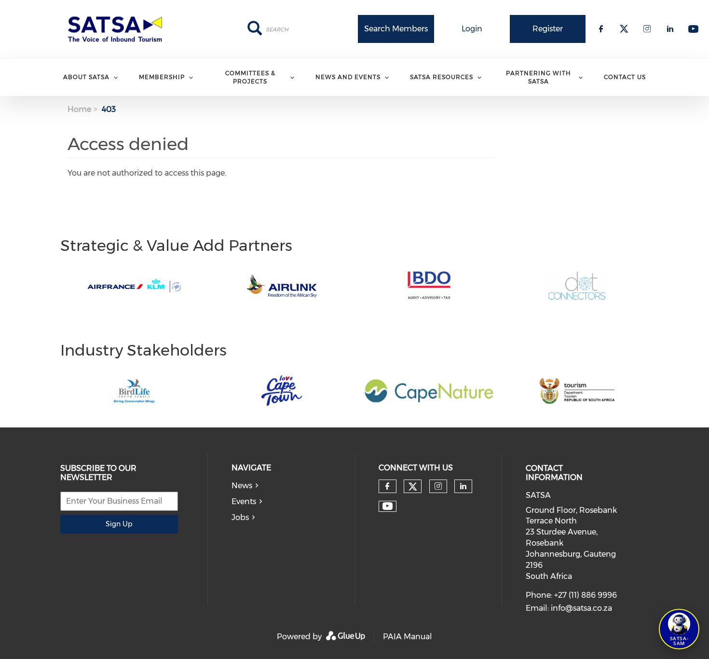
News (242, 485)
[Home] (118, 29)
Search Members (396, 28)
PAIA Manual (407, 636)
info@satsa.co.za (581, 608)
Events (244, 501)
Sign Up (119, 524)
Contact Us (625, 77)
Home (79, 109)
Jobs (240, 517)
